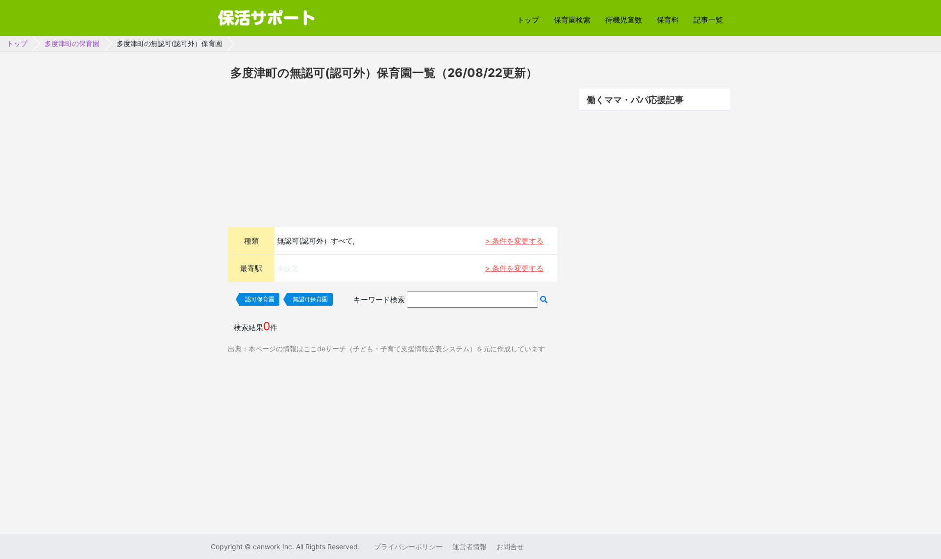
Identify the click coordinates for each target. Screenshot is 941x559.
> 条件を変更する (514, 240)
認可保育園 (259, 299)
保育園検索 (572, 19)
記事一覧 (708, 19)
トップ (528, 19)
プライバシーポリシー (408, 546)
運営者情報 (469, 546)
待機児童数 (623, 19)
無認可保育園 (310, 299)
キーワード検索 (379, 299)
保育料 (668, 19)
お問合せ (510, 546)
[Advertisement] (392, 152)
